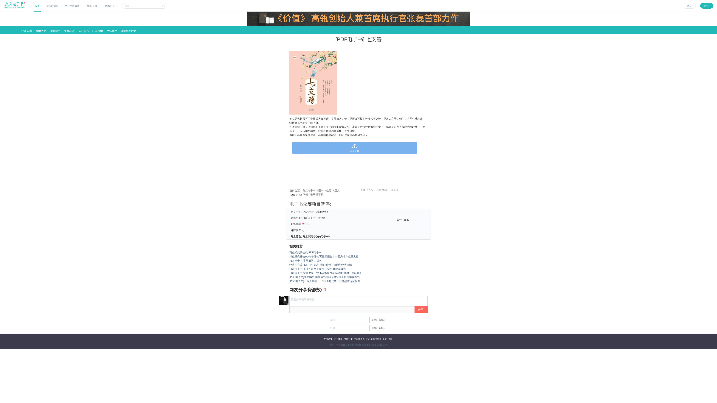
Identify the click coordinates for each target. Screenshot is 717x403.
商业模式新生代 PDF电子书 (305, 252)
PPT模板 (338, 339)
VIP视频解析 (72, 5)
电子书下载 (316, 194)
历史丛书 (83, 30)
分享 (420, 309)
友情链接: (328, 339)
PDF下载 (303, 194)
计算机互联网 (128, 30)
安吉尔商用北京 (373, 339)
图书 (321, 190)
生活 (329, 190)
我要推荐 (52, 5)
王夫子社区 (388, 339)
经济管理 (26, 30)
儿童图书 (55, 30)
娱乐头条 (92, 5)
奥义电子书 (309, 190)
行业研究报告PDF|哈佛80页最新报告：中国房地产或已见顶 (323, 256)
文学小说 (69, 30)
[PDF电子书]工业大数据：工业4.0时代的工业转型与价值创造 (324, 281)
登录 (689, 5)
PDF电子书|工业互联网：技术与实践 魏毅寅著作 (317, 268)
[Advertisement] (358, 168)
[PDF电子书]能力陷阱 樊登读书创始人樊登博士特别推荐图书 (324, 277)
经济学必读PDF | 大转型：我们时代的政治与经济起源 (320, 264)
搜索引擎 (348, 339)
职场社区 (110, 5)
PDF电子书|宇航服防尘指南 (305, 260)
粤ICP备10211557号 (377, 345)
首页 (37, 5)
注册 (706, 5)
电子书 (296, 204)
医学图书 (41, 30)
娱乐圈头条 (359, 339)
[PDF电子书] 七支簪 (358, 39)
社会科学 (97, 30)
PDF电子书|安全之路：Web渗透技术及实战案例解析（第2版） (325, 272)
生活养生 (112, 30)
